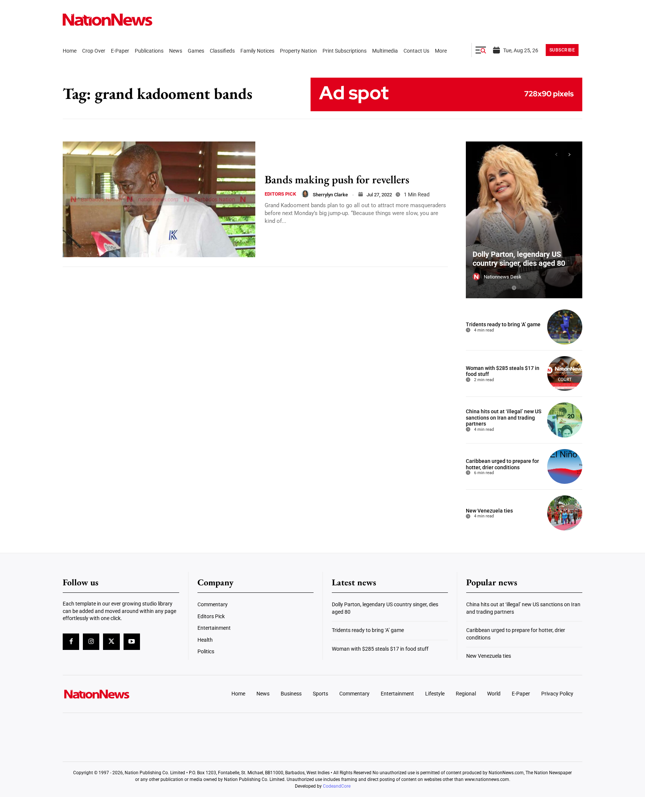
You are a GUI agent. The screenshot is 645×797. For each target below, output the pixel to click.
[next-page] (569, 154)
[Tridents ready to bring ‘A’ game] (564, 327)
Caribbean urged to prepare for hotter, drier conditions (502, 464)
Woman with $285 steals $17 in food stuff (502, 371)
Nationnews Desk (502, 277)
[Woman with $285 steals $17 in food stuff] (564, 373)
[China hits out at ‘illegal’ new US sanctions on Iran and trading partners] (564, 420)
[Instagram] (91, 641)
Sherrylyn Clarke (330, 194)
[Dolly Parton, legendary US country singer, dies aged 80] (524, 219)
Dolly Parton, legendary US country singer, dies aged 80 (519, 259)
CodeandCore (336, 786)
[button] (481, 50)
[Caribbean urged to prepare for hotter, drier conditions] (564, 466)
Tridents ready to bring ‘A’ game (503, 324)
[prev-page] (556, 154)
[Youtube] (132, 641)
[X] (111, 641)
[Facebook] (71, 641)
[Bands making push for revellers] (159, 199)
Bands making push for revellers (337, 179)
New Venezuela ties (489, 511)
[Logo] (123, 694)
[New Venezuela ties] (564, 512)
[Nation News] (107, 19)
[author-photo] (305, 193)
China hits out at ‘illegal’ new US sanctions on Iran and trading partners (503, 417)
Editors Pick (280, 194)
